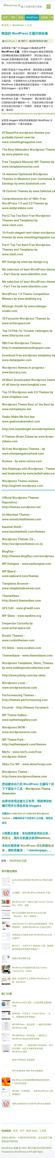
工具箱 (42, 1130)
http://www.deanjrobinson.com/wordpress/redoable (28, 113)
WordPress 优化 (31, 845)
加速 (20, 17)
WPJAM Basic (36, 1151)
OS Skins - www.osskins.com (21, 648)
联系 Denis (31, 1130)
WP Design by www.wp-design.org (25, 262)
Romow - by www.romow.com (22, 461)
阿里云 (6, 838)
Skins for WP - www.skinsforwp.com (26, 764)
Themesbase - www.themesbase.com (27, 655)
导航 (13, 17)
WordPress (32, 17)
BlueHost (43, 838)
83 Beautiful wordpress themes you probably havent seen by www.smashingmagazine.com (26, 137)
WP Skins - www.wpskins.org (21, 616)
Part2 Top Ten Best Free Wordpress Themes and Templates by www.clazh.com (26, 220)
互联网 (44, 17)
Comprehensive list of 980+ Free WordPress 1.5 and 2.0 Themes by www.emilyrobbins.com (25, 203)
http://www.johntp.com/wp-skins (24, 675)
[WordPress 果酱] (13, 5)
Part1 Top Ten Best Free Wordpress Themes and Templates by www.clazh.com (26, 249)
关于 (22, 1130)
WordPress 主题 (18, 860)
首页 (5, 17)
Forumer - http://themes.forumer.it (25, 707)
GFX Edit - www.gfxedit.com (21, 608)
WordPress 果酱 (9, 1148)
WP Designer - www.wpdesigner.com (26, 563)
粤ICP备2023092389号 (40, 1148)
